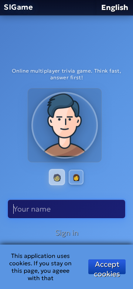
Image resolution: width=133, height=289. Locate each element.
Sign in (66, 232)
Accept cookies (107, 266)
